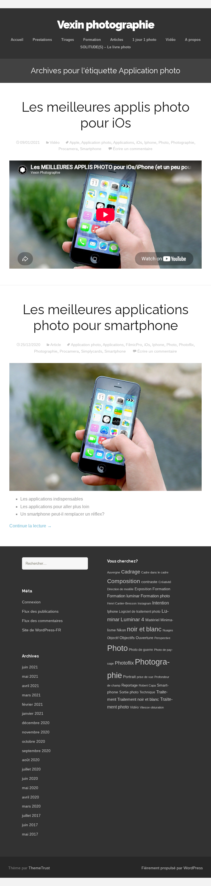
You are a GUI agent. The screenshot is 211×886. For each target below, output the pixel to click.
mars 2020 (31, 806)
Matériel (152, 620)
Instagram (144, 603)
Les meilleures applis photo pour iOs (106, 115)
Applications (123, 142)
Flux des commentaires (42, 620)
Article (55, 344)
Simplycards (91, 351)
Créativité (165, 582)
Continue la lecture (30, 526)
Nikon (121, 630)
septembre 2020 (36, 751)
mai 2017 (30, 834)
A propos (193, 39)
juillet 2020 (31, 769)
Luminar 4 (132, 619)
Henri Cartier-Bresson (122, 603)
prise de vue (145, 677)
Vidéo (171, 39)
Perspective (162, 638)
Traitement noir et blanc (138, 699)
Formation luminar (123, 596)
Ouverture (144, 638)
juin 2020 (30, 778)
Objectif (112, 638)
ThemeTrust (39, 868)
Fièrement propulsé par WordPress (172, 868)
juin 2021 (30, 667)
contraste (149, 582)
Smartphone (90, 149)
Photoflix (186, 344)
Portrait (129, 677)
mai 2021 (30, 676)
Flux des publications (40, 611)
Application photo (96, 142)
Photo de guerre (141, 650)
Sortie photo (128, 692)
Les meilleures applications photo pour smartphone (105, 317)
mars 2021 (31, 695)
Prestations (42, 39)
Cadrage (130, 572)
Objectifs (127, 637)
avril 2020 (30, 797)
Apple (74, 142)
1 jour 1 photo (144, 39)
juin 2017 (30, 825)
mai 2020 (30, 788)
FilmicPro (134, 344)
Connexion (31, 602)
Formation (92, 39)
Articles (116, 39)
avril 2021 (30, 686)
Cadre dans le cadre (154, 572)
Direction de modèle (120, 589)
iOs (139, 142)
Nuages (168, 630)
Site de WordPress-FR (41, 630)
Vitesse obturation (152, 707)
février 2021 (32, 704)
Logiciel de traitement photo (139, 612)
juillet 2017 (31, 815)
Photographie (182, 142)
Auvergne (113, 572)
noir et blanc (144, 629)
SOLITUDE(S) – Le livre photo (105, 47)
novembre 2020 (35, 732)
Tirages (67, 39)
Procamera (68, 149)
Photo (164, 142)
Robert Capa (147, 685)
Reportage (129, 685)
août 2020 (31, 760)
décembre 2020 (35, 723)
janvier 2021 (32, 713)
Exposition (143, 589)
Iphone (150, 142)
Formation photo (155, 596)
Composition (123, 581)
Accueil (17, 39)
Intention (160, 603)
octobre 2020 (33, 741)
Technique (147, 692)
